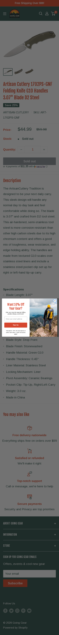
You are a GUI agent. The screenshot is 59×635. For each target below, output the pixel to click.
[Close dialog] (54, 300)
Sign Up (16, 325)
